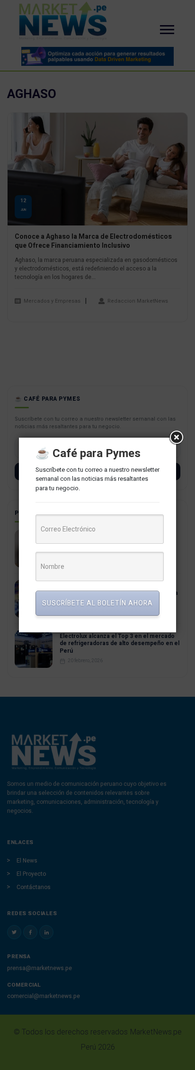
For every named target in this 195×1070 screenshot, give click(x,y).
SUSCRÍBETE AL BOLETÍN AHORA (97, 603)
